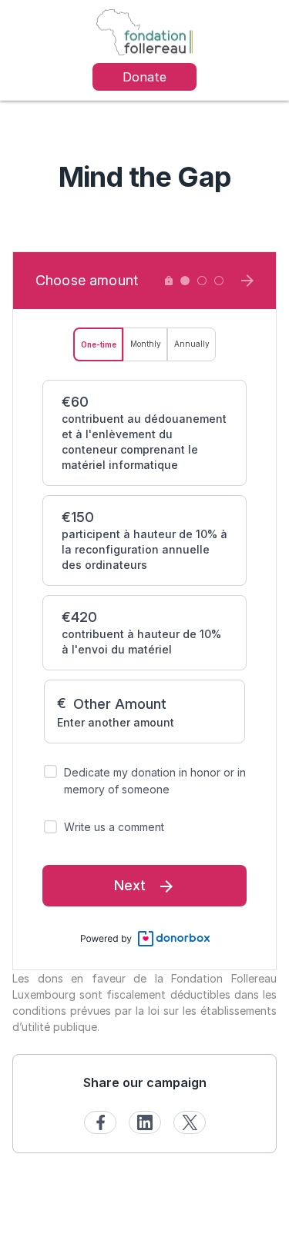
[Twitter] (189, 1122)
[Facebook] (100, 1122)
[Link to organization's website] (144, 31)
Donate (144, 77)
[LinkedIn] (145, 1122)
